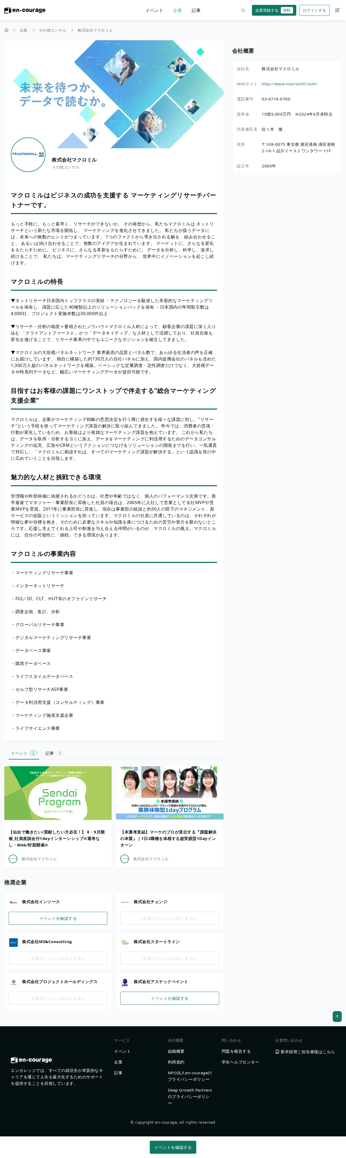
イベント (154, 10)
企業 (177, 10)
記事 (196, 10)
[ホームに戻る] (25, 12)
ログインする (314, 10)
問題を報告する (236, 1051)
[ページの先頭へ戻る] (337, 1016)
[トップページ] (6, 30)
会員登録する (273, 10)
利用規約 (176, 1062)
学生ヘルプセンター (241, 1062)
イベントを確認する (58, 918)
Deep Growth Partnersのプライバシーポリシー (190, 1096)
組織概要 (176, 1051)
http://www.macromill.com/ (289, 83)
